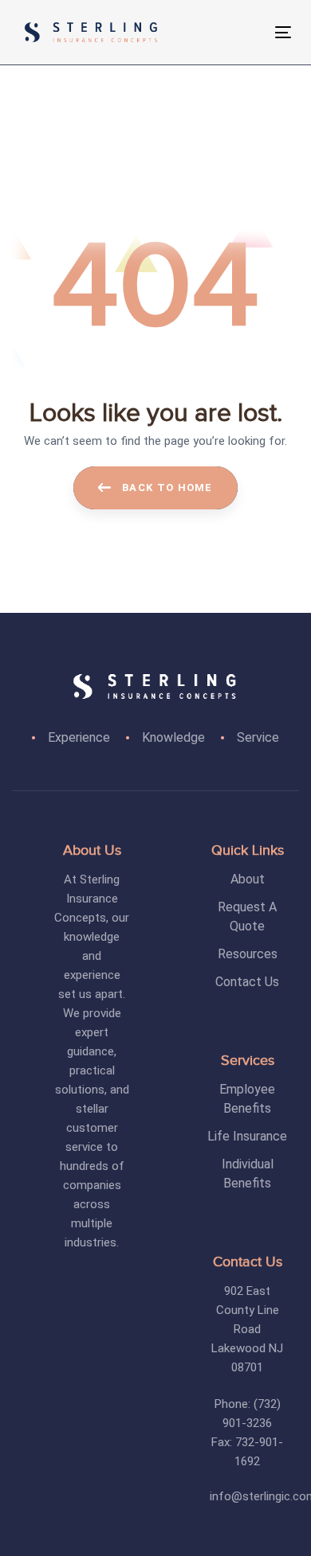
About (247, 879)
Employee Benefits (247, 1099)
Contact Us (247, 981)
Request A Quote (247, 916)
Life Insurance (247, 1136)
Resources (248, 953)
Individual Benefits (248, 1173)
